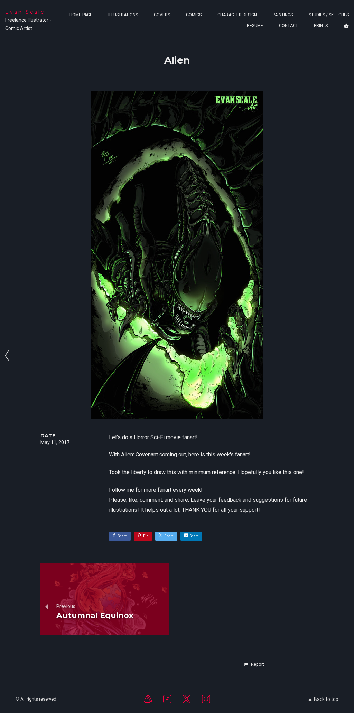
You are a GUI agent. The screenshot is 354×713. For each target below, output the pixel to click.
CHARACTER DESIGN (237, 14)
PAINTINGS (283, 14)
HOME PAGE (80, 14)
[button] (254, 664)
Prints (321, 25)
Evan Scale (25, 12)
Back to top (326, 699)
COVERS (162, 14)
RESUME (255, 25)
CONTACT (288, 25)
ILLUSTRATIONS (123, 14)
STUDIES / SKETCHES (329, 14)
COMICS (194, 14)
